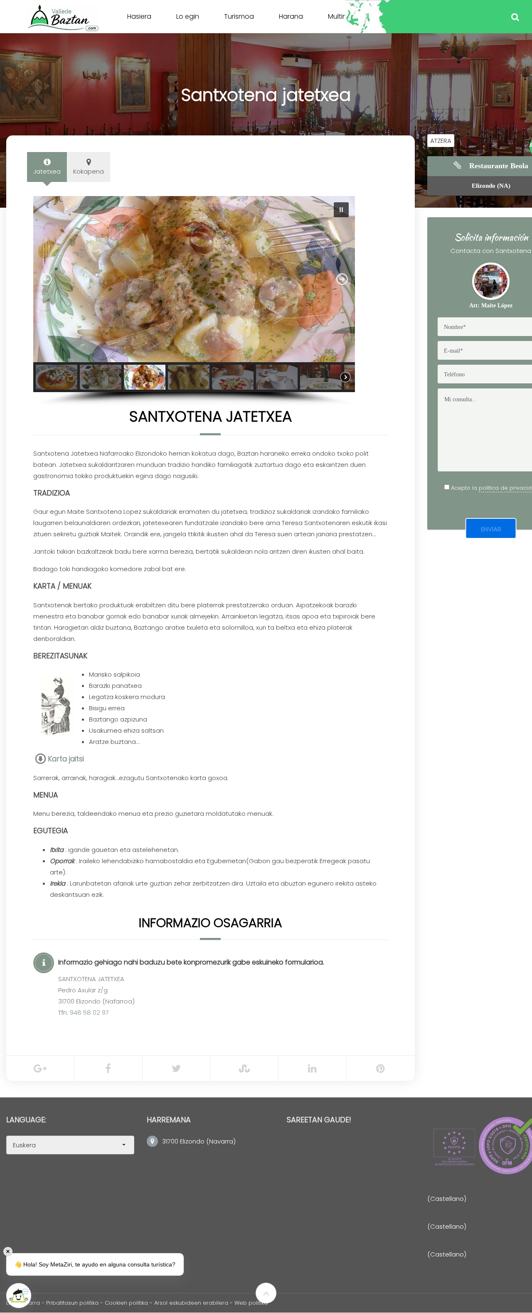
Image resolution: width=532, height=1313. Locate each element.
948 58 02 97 (89, 1012)
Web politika (251, 1303)
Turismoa (239, 16)
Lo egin (187, 16)
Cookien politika (126, 1303)
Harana (291, 16)
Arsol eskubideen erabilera (192, 1303)
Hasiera (139, 16)
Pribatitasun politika (72, 1303)
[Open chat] (18, 1295)
